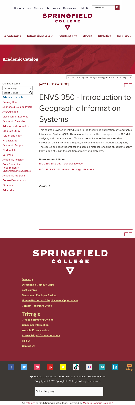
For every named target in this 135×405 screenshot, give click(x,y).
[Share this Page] (122, 85)
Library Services (22, 8)
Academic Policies (13, 159)
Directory (38, 8)
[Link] (67, 31)
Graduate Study (11, 131)
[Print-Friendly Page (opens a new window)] (126, 85)
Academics (12, 36)
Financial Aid (9, 140)
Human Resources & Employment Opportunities (50, 300)
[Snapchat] (63, 367)
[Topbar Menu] (121, 4)
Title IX (26, 340)
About (87, 36)
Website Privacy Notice (35, 330)
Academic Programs (13, 175)
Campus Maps (70, 8)
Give (48, 8)
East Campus (30, 290)
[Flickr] (89, 367)
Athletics (104, 36)
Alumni (56, 8)
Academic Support (13, 145)
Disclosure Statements (15, 116)
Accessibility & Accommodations (41, 335)
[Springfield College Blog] (129, 367)
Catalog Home (10, 102)
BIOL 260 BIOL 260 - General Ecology (61, 163)
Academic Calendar (13, 121)
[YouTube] (50, 367)
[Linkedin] (115, 367)
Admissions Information (15, 126)
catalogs (30, 403)
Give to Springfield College (38, 319)
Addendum (8, 190)
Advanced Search (12, 97)
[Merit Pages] (102, 367)
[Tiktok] (76, 367)
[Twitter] (24, 367)
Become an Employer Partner (39, 295)
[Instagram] (37, 367)
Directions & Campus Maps (38, 284)
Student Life (68, 36)
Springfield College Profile (17, 107)
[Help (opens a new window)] (130, 85)
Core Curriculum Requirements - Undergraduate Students (16, 167)
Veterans (7, 155)
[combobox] (99, 77)
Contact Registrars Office (37, 305)
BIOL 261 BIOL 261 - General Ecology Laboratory (66, 169)
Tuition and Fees (12, 135)
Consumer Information (35, 325)
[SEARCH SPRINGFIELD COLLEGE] (117, 7)
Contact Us (28, 346)
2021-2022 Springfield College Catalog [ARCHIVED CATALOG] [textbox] (97, 77)
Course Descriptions (14, 180)
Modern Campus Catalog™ (98, 403)
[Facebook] (11, 367)
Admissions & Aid (40, 36)
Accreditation (10, 111)
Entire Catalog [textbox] (9, 88)
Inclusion (124, 36)
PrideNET (86, 8)
